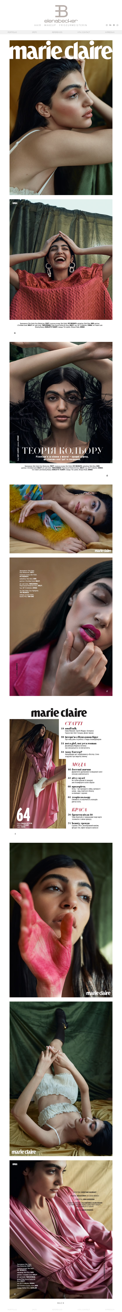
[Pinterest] (114, 25)
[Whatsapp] (117, 25)
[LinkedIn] (110, 25)
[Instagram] (107, 25)
